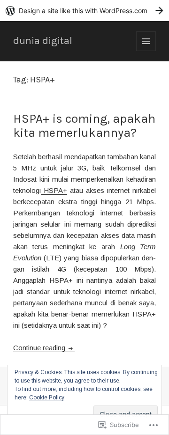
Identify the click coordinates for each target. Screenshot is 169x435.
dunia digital (42, 41)
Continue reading (40, 348)
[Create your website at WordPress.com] (84, 10)
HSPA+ (54, 190)
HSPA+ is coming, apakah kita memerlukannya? (84, 125)
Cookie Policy (46, 397)
